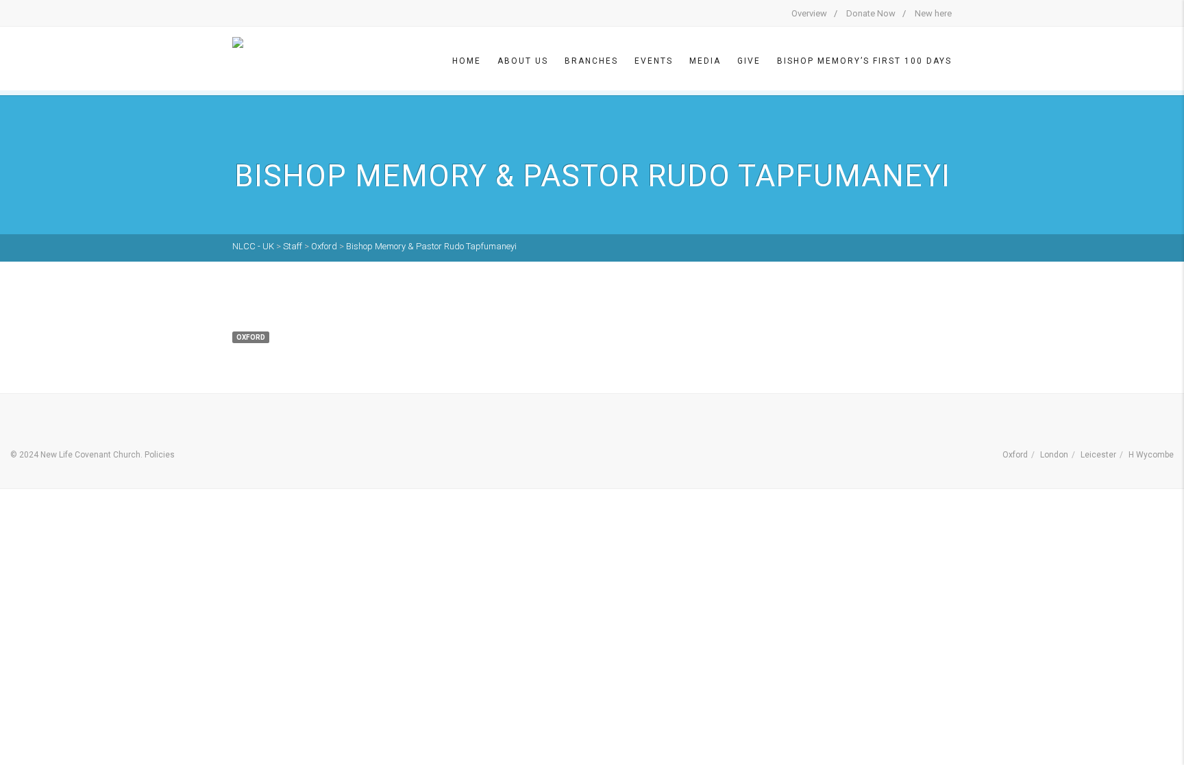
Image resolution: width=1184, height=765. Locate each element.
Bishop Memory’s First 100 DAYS (864, 61)
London (1054, 455)
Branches (591, 61)
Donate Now (871, 13)
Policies (160, 455)
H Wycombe (1151, 455)
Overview (809, 13)
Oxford (1015, 455)
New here (933, 13)
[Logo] (266, 60)
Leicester (1098, 455)
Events (653, 61)
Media (705, 61)
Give (749, 61)
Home (466, 61)
